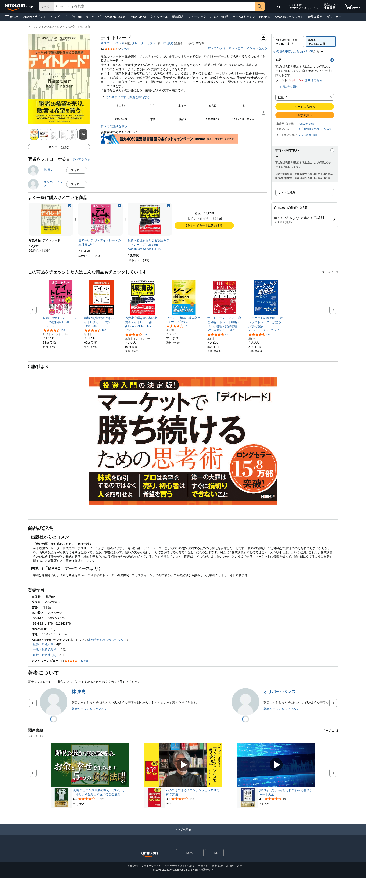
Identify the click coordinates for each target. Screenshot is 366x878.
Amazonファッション (289, 16)
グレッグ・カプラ (144, 43)
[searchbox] (154, 6)
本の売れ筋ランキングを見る (107, 639)
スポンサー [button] (34, 736)
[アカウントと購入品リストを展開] (318, 8)
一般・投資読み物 (45, 649)
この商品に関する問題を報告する (128, 97)
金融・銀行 (84, 26)
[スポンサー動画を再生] (183, 765)
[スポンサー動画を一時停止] (123, 774)
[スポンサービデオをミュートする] (123, 782)
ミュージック (197, 16)
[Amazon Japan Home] (149, 854)
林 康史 (168, 43)
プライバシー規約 (151, 865)
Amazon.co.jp (307, 123)
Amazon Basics (115, 16)
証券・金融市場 (43, 644)
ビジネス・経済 (66, 26)
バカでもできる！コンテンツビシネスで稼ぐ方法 (192, 792)
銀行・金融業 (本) (45, 655)
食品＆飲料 (315, 16)
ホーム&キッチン (243, 16)
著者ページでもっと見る (88, 709)
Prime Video (138, 16)
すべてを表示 (81, 159)
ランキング (93, 16)
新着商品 (178, 16)
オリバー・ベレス (112, 43)
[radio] (288, 41)
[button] (12, 17)
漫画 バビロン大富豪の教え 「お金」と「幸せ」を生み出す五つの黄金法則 (99, 792)
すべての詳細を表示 (114, 126)
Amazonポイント (34, 16)
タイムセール (159, 16)
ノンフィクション (43, 26)
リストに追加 (287, 192)
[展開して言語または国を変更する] (200, 853)
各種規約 (203, 865)
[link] (39, 250)
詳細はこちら (313, 80)
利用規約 (133, 865)
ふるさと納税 (219, 16)
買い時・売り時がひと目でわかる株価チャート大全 (286, 792)
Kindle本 (264, 16)
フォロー (77, 170)
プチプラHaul (73, 16)
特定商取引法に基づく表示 (227, 865)
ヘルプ (54, 16)
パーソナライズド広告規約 (180, 865)
